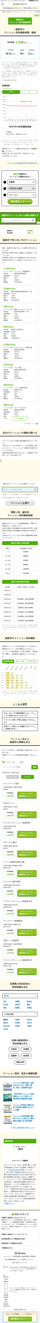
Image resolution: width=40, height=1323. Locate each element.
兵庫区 (29, 1008)
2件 (17, 678)
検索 (34, 767)
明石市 (29, 1019)
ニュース (25, 1262)
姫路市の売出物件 (10, 232)
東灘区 (17, 1008)
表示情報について (30, 423)
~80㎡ (2, 680)
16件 (17, 685)
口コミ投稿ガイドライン (26, 1259)
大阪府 (14, 1049)
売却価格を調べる (30, 232)
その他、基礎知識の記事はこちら (23, 1127)
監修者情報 (25, 1256)
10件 (21, 683)
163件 (7, 673)
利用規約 (33, 1256)
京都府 (26, 1049)
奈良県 (26, 1056)
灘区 (28, 1004)
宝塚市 (17, 1026)
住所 (21, 762)
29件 (8, 687)
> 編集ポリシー (9, 1203)
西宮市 (5, 1023)
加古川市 (6, 1026)
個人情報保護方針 (11, 1259)
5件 (22, 680)
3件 (22, 685)
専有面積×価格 (8, 661)
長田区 (17, 1004)
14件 (12, 687)
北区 (4, 1001)
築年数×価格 (32, 661)
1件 (12, 673)
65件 (12, 683)
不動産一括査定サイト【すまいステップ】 (14, 12)
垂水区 (29, 1001)
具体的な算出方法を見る (10, 80)
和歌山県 (20, 1062)
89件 (12, 680)
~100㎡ (2, 685)
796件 (7, 678)
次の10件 (27, 777)
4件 (17, 675)
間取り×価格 (20, 661)
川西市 (29, 1026)
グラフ (11, 92)
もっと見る (19, 418)
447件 (7, 675)
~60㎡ (2, 675)
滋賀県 (14, 1056)
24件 (17, 680)
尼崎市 (17, 1019)
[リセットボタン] (33, 220)
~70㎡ (2, 677)
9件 (12, 685)
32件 (17, 683)
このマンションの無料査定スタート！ (26, 795)
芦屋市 (17, 1023)
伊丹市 (29, 1023)
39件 (12, 678)
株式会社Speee (14, 1170)
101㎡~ (2, 687)
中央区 (5, 1004)
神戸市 (6, 996)
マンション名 (10, 762)
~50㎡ (2, 673)
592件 (7, 680)
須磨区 (17, 1001)
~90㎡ (2, 682)
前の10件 (13, 777)
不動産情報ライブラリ (25, 64)
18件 (12, 675)
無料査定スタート (19, 1319)
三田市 (5, 1029)
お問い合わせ (16, 1262)
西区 (4, 1008)
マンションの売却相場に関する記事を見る (22, 163)
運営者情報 (17, 1256)
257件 (7, 683)
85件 (8, 685)
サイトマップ (7, 1256)
